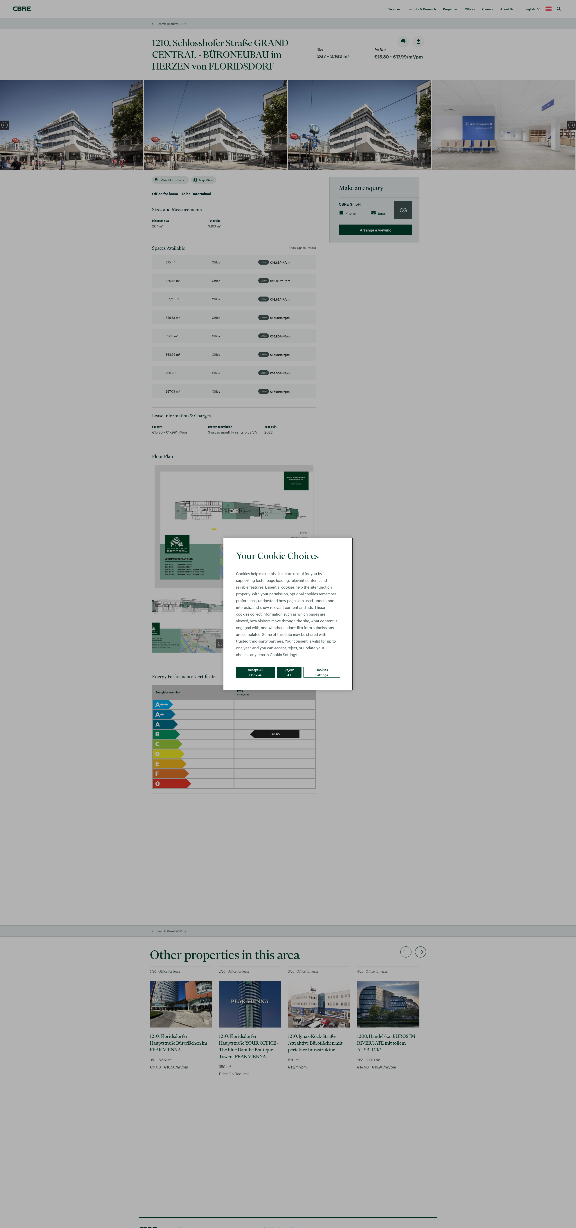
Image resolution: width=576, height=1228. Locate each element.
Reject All (289, 672)
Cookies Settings (321, 672)
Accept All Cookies (255, 672)
